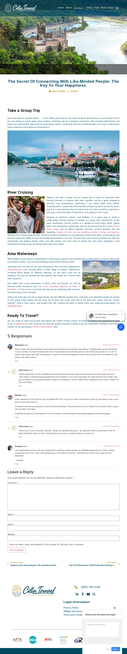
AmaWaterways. (15, 306)
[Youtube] (88, 594)
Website (11, 534)
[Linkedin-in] (77, 594)
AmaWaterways (14, 270)
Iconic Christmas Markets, (55, 286)
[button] (117, 8)
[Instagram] (93, 594)
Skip (107, 649)
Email (10, 524)
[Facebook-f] (82, 594)
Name (11, 514)
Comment (12, 483)
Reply (16, 361)
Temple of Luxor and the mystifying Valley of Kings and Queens (87, 232)
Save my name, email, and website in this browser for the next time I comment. (47, 544)
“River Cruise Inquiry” (43, 327)
